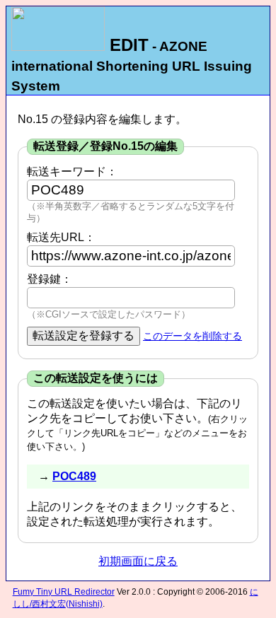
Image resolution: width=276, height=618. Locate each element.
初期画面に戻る (138, 561)
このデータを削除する (192, 336)
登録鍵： (49, 279)
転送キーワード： (72, 171)
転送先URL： (61, 237)
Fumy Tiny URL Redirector (64, 592)
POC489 (74, 476)
